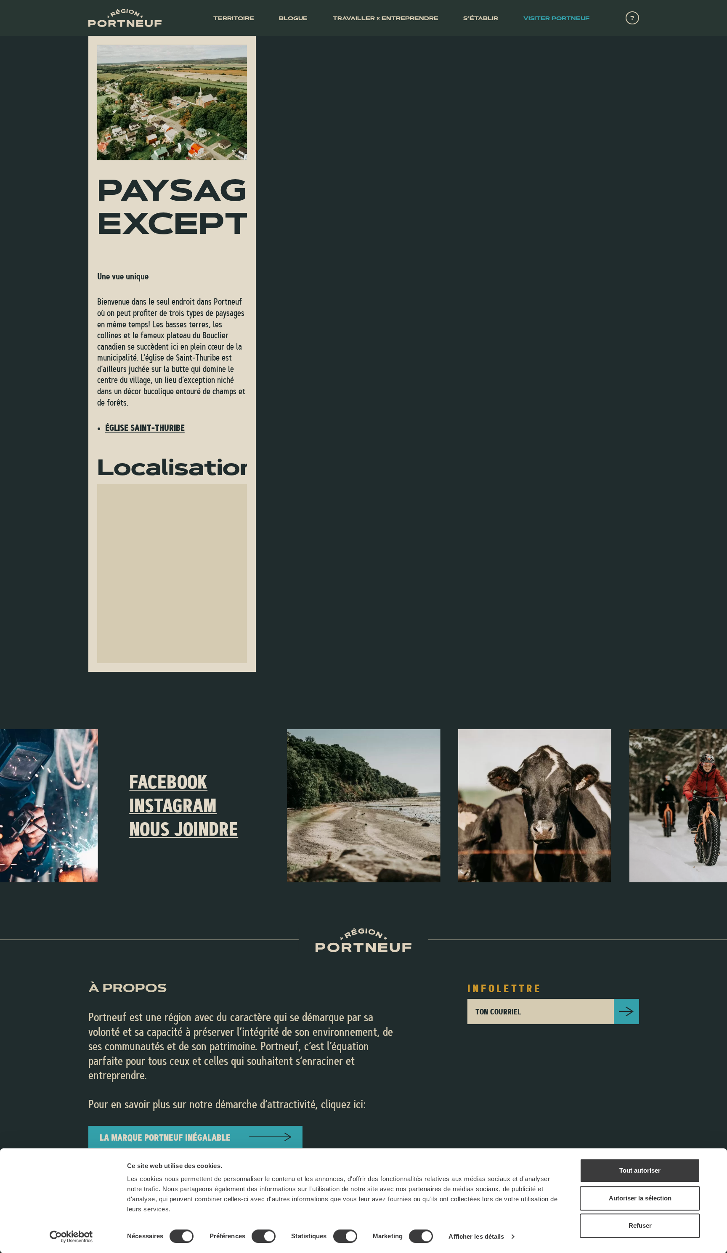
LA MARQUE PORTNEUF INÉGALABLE (165, 1137)
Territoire (233, 18)
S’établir (480, 18)
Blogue (293, 18)
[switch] (264, 1236)
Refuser (640, 1225)
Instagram (173, 805)
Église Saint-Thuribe (145, 427)
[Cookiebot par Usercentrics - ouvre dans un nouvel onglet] (71, 1236)
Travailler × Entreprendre (385, 18)
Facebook (168, 782)
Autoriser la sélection (640, 1198)
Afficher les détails (476, 1236)
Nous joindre (183, 829)
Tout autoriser (640, 1170)
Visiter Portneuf (556, 18)
